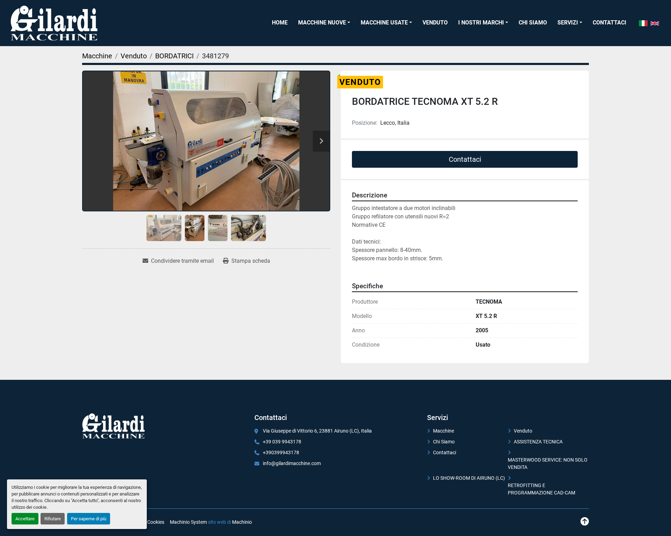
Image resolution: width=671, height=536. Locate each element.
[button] (324, 23)
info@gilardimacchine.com (292, 463)
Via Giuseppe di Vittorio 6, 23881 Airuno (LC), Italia (317, 431)
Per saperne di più (88, 518)
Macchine (443, 431)
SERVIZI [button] (567, 22)
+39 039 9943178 (282, 441)
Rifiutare (52, 518)
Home (280, 22)
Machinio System (188, 522)
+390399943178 (281, 452)
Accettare (25, 518)
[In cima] (584, 521)
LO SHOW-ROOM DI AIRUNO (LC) (469, 478)
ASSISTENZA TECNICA (538, 441)
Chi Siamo (533, 22)
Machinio (242, 522)
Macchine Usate (384, 22)
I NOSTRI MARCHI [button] (481, 22)
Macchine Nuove (322, 22)
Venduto (435, 22)
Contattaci (609, 22)
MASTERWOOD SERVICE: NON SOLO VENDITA (547, 463)
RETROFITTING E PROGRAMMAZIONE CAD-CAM (541, 489)
